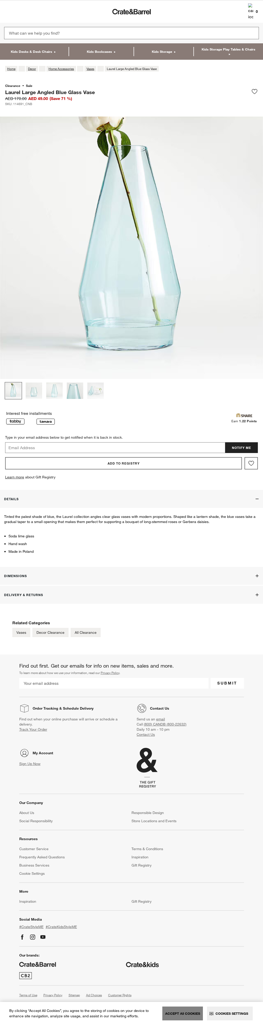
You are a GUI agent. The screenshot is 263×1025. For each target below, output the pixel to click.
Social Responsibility (36, 821)
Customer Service (34, 849)
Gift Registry (142, 865)
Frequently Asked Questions (42, 857)
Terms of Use (28, 995)
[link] (19, 11)
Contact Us (159, 708)
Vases (21, 632)
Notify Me (241, 448)
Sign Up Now (30, 763)
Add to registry (124, 463)
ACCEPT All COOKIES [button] (182, 1013)
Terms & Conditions (147, 849)
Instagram (33, 937)
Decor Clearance (50, 632)
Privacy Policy (110, 673)
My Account (43, 753)
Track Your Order (33, 729)
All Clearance (86, 632)
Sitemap (74, 995)
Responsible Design (148, 812)
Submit (227, 683)
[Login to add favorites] (254, 92)
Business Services (34, 865)
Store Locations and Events (154, 821)
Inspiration (140, 857)
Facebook (22, 937)
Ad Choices (94, 995)
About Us (26, 812)
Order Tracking (45, 708)
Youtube (43, 937)
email (160, 719)
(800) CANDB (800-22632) (165, 724)
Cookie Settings (32, 873)
